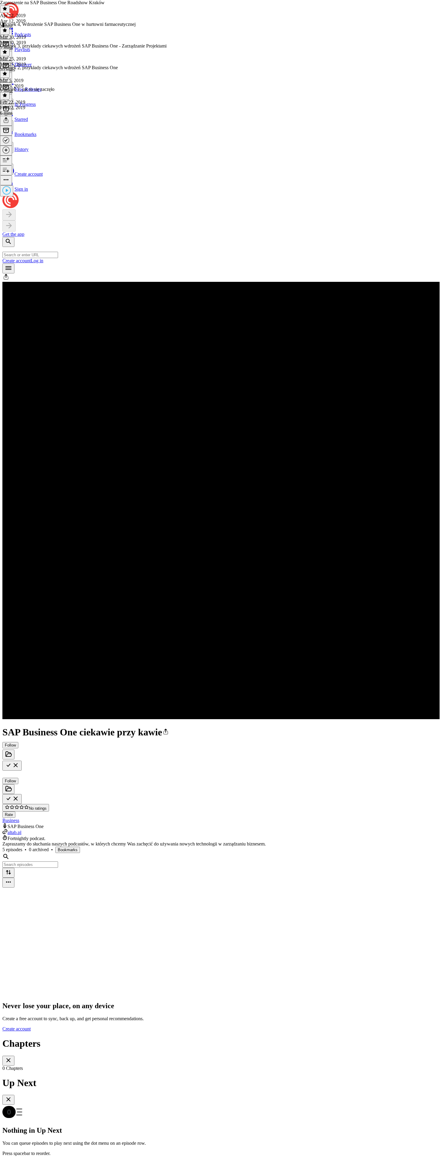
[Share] (6, 121)
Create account (16, 260)
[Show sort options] (8, 873)
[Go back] (9, 214)
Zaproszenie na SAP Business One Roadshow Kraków (52, 2)
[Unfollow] (12, 766)
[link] (221, 141)
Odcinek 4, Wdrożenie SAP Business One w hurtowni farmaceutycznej (68, 24)
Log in (37, 260)
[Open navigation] (8, 268)
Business (10, 820)
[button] (6, 279)
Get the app (13, 234)
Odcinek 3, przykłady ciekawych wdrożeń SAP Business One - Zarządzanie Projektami (83, 45)
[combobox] (30, 255)
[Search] (8, 242)
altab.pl (14, 832)
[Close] (8, 1061)
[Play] (6, 190)
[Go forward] (9, 226)
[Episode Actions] (6, 180)
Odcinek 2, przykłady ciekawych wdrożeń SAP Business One (59, 67)
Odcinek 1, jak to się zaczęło (27, 89)
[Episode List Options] (8, 883)
